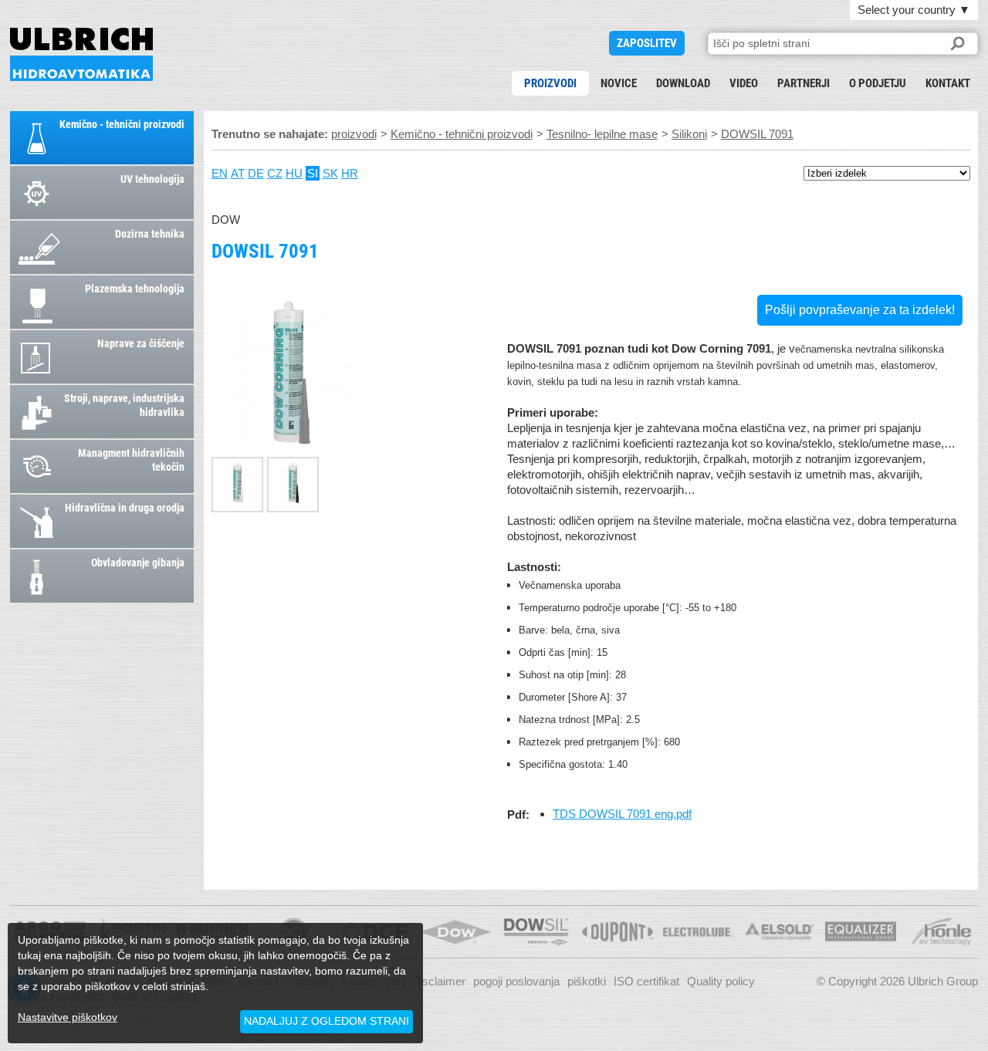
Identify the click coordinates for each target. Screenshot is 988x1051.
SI (312, 173)
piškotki (586, 981)
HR (349, 173)
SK (330, 173)
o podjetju (877, 83)
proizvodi (550, 83)
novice (619, 83)
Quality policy (721, 981)
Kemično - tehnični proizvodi (462, 133)
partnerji (803, 83)
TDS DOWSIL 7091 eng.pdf (622, 813)
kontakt (947, 83)
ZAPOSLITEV (647, 43)
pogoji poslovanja (516, 981)
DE (256, 173)
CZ (275, 173)
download (683, 83)
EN (219, 173)
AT (238, 173)
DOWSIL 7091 (81, 54)
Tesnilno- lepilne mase (602, 133)
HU (294, 173)
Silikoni (689, 133)
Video (743, 83)
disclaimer (439, 981)
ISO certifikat (646, 981)
